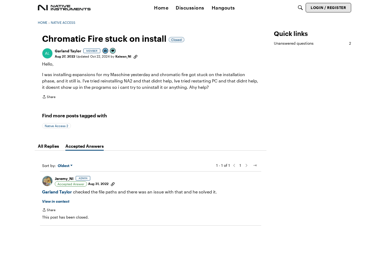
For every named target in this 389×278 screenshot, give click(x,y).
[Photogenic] (105, 51)
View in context (55, 201)
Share (49, 97)
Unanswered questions (312, 43)
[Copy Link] (135, 56)
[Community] (64, 8)
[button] (47, 53)
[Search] (300, 7)
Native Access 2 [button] (56, 126)
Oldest (64, 165)
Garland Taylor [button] (68, 51)
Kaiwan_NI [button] (123, 56)
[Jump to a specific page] (255, 165)
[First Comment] (113, 51)
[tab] (48, 146)
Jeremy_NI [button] (64, 178)
